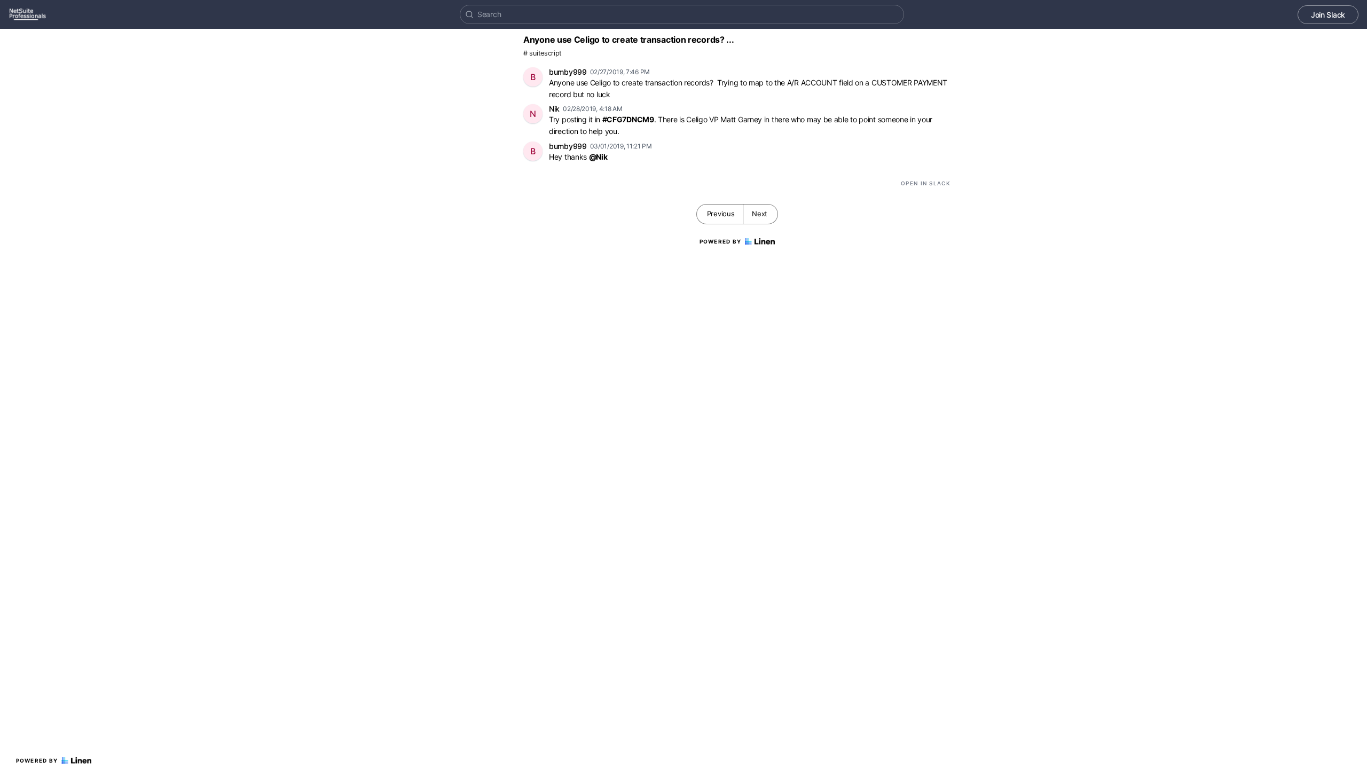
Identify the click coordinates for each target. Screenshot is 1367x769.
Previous (721, 213)
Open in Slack (925, 183)
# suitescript (542, 53)
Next (759, 213)
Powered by (37, 760)
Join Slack (1328, 14)
